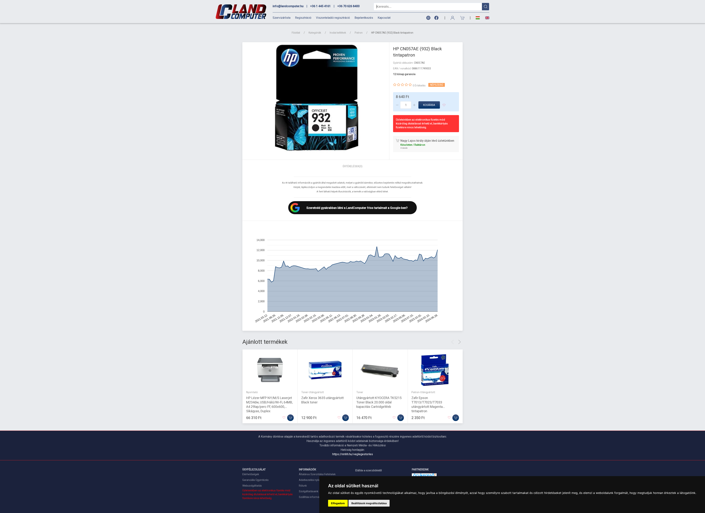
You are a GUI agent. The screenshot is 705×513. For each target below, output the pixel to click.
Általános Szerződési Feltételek (317, 474)
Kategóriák (315, 32)
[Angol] (485, 17)
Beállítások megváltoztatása (369, 503)
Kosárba (429, 105)
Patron (359, 32)
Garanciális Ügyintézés (255, 479)
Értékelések (352, 166)
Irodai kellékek (338, 32)
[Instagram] (428, 17)
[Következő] (459, 342)
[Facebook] (437, 17)
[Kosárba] (290, 417)
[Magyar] (477, 17)
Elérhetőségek (250, 474)
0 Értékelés (419, 85)
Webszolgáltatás (252, 485)
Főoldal (296, 32)
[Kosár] (462, 17)
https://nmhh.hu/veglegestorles (352, 454)
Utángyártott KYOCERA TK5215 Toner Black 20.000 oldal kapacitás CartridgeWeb (379, 402)
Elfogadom (338, 503)
